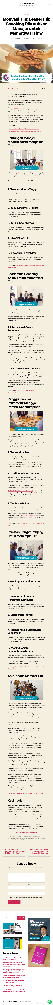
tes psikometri (32, 839)
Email (28, 884)
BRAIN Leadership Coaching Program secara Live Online (27, 793)
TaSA (22, 839)
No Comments (38, 38)
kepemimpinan (13, 836)
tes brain (26, 839)
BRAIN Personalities (26, 3)
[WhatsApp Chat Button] (50, 1002)
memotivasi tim (31, 838)
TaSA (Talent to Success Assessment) (30, 515)
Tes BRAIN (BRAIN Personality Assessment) (20, 491)
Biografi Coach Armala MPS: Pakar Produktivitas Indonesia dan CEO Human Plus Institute (14, 964)
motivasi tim (38, 838)
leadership (19, 836)
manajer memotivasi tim (21, 838)
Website (9, 891)
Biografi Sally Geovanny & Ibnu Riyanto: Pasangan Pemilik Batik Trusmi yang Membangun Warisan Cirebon (13, 970)
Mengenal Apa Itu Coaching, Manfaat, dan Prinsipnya (24, 129)
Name (9, 884)
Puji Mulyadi (17, 38)
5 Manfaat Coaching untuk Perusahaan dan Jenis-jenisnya (25, 131)
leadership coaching (27, 836)
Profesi (26, 14)
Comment (10, 872)
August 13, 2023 (27, 38)
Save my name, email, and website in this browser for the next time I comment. (26, 897)
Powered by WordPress (26, 1001)
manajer (16, 108)
